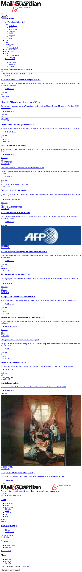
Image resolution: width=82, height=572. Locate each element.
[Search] (7, 16)
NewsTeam (26, 566)
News (3, 499)
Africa (7, 505)
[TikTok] (8, 18)
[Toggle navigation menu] (2, 14)
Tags (2, 493)
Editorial (7, 530)
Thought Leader (9, 525)
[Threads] (6, 18)
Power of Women (10, 545)
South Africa (9, 503)
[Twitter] (9, 18)
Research (8, 561)
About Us (8, 563)
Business (3, 521)
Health (7, 511)
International (9, 507)
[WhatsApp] (11, 18)
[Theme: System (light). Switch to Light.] (3, 16)
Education (8, 509)
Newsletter (8, 559)
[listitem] (5, 491)
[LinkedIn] (5, 18)
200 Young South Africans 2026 (11, 495)
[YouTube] (13, 18)
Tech (6, 514)
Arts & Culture (5, 537)
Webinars (8, 547)
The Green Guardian (7, 535)
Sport (6, 516)
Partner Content (6, 551)
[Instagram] (3, 18)
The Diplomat (9, 532)
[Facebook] (1, 18)
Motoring (8, 512)
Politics (3, 519)
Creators (6, 493)
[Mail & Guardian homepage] (41, 7)
